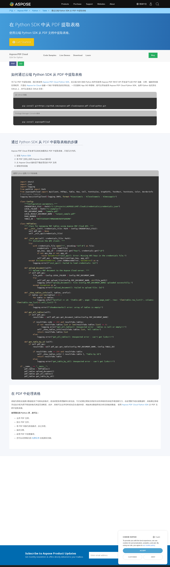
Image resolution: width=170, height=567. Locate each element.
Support (89, 4)
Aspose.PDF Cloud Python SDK (56, 82)
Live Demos (65, 55)
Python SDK (26, 156)
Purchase (77, 4)
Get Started (23, 42)
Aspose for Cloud (34, 85)
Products (65, 4)
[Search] (157, 4)
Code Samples (49, 55)
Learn (88, 55)
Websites (101, 4)
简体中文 (143, 4)
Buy (153, 55)
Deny (153, 557)
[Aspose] (20, 4)
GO (20, 64)
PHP (13, 64)
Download (77, 55)
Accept (143, 550)
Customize (132, 557)
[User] (150, 4)
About (112, 4)
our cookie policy (149, 545)
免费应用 (35, 438)
